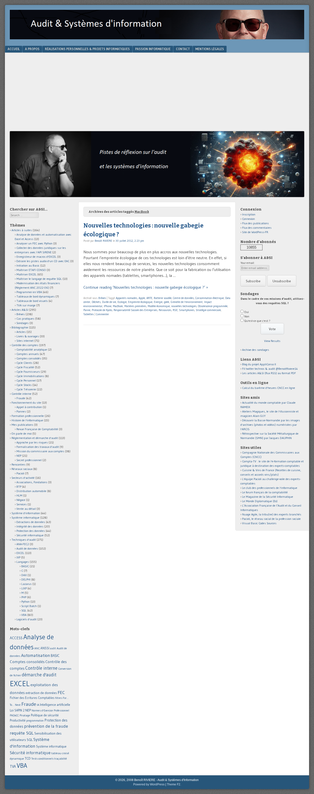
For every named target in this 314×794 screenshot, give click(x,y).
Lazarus (26, 584)
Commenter (102, 314)
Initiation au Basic (27, 265)
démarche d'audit (39, 675)
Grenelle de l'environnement (187, 302)
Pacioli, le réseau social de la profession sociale (271, 519)
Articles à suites (22, 230)
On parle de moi (22, 433)
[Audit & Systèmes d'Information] (157, 37)
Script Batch (29, 606)
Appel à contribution (29, 407)
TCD (28, 758)
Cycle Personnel (26, 380)
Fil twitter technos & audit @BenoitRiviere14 (270, 368)
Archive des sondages (255, 350)
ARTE (149, 298)
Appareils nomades (126, 298)
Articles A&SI (20, 310)
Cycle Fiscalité (25, 367)
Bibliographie (20, 327)
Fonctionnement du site (26, 402)
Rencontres (19, 464)
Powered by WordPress (149, 784)
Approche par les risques (32, 442)
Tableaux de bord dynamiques (35, 296)
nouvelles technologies (183, 306)
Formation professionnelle (28, 416)
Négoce (20, 500)
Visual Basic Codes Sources (259, 523)
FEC (61, 692)
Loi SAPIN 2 (17, 710)
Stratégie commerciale (208, 310)
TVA (13, 766)
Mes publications (22, 424)
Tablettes (88, 314)
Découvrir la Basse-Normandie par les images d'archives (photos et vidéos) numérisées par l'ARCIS (270, 424)
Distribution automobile (31, 491)
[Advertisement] (157, 94)
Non (246, 316)
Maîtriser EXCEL (26, 274)
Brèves (102, 298)
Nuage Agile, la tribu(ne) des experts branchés (271, 514)
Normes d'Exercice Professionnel (50, 710)
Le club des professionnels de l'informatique (269, 488)
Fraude (20, 398)
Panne (86, 310)
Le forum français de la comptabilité (265, 492)
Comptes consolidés (28, 358)
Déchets (96, 302)
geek (166, 302)
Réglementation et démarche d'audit (35, 438)
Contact (183, 49)
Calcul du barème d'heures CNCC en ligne (268, 388)
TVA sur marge (26, 305)
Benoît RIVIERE (103, 240)
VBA (23, 615)
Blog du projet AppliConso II (259, 364)
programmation (35, 720)
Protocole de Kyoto (102, 310)
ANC (37, 648)
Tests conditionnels (42, 758)
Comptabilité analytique (31, 349)
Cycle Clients (24, 363)
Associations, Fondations (31, 482)
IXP (18, 557)
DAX (24, 575)
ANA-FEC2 (22, 544)
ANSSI (44, 648)
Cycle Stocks (24, 385)
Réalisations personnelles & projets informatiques (87, 49)
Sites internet (25, 340)
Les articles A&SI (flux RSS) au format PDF (269, 373)
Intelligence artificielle (55, 705)
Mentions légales (209, 49)
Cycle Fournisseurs (28, 371)
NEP (18, 455)
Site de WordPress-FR (255, 232)
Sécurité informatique (30, 535)
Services (21, 504)
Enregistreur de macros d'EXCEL (36, 256)
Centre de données (183, 298)
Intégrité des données (29, 526)
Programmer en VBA (29, 292)
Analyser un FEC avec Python (34, 243)
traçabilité (60, 758)
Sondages (22, 323)
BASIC (25, 566)
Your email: (247, 263)
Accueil (14, 49)
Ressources (165, 310)
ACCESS (16, 638)
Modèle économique (159, 306)
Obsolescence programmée (212, 306)
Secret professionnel (29, 460)
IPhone (107, 306)
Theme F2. (174, 784)
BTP (18, 486)
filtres (58, 698)
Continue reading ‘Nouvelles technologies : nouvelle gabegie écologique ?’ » (145, 287)
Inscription (248, 214)
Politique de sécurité (45, 715)
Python (25, 601)
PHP (23, 597)
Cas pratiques (25, 318)
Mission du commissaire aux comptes (40, 451)
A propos (32, 49)
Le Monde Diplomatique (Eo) (259, 501)
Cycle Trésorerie (26, 389)
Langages (22, 562)
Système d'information (26, 513)
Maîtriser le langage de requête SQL (39, 279)
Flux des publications (255, 223)
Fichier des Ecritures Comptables (32, 698)
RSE (175, 310)
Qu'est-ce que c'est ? (257, 321)
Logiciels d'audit (26, 619)
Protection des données (30, 531)
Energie (158, 302)
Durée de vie (109, 302)
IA (38, 705)
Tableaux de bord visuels (32, 301)
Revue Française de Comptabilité (37, 429)
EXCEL (20, 553)
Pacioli (20, 473)
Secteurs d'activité (23, 478)
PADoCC (14, 715)
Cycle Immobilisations (30, 376)
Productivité (18, 720)
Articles (21, 332)
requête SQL (22, 733)
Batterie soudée (162, 298)
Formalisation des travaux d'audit (37, 447)
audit (53, 648)
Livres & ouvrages (27, 336)
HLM (19, 495)
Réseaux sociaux (22, 469)
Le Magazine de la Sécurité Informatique (267, 496)
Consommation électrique (209, 298)
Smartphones (186, 310)
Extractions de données (30, 522)
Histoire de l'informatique (27, 420)
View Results (272, 341)
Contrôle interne (21, 394)
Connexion (248, 219)
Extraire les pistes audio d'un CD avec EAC (42, 261)
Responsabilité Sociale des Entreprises (135, 310)
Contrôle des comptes (25, 345)
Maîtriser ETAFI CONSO (31, 270)
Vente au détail (26, 508)
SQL (23, 610)
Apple (142, 298)
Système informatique (25, 517)
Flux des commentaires (257, 227)
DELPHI (25, 579)
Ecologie (122, 302)
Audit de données (27, 548)
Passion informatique (152, 49)
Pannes (21, 411)
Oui (246, 312)
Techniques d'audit (24, 539)
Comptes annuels (27, 354)
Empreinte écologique (140, 302)
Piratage (25, 715)
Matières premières (135, 306)
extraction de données (41, 693)
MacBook (118, 306)
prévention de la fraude (46, 726)
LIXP (24, 588)
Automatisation (35, 655)
